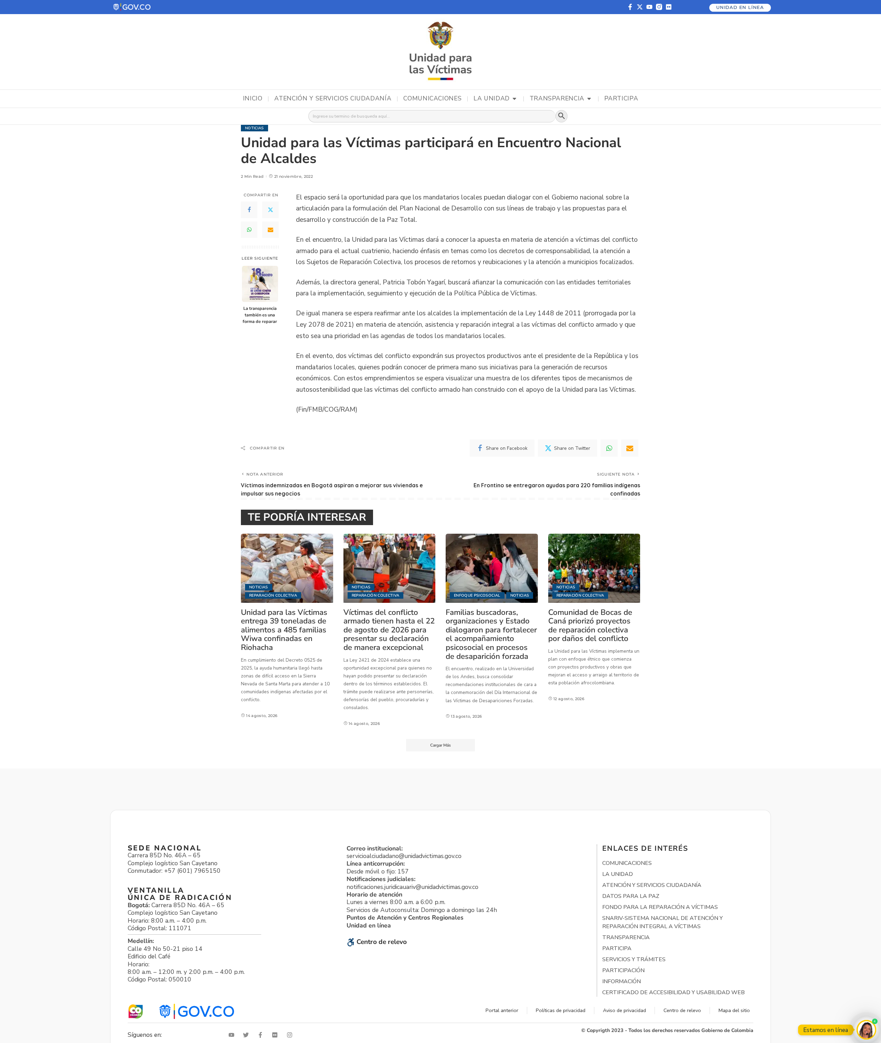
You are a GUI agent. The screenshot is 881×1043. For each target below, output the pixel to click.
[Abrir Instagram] (291, 1035)
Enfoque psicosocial (477, 595)
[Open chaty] (866, 1030)
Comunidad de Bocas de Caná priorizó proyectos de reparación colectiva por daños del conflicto (590, 625)
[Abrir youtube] (233, 1035)
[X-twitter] (640, 7)
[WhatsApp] (249, 229)
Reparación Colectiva (273, 595)
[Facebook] (249, 210)
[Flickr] (669, 7)
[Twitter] (270, 210)
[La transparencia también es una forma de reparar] (260, 284)
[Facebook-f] (630, 7)
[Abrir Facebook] (261, 1035)
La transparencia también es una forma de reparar (260, 314)
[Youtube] (649, 7)
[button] (132, 7)
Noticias (254, 128)
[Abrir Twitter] (247, 1035)
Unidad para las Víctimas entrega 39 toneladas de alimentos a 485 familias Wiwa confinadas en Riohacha (284, 630)
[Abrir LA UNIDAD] (514, 99)
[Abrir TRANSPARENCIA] (589, 99)
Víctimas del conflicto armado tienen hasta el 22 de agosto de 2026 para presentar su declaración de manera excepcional (389, 630)
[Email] (270, 229)
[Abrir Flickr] (276, 1035)
